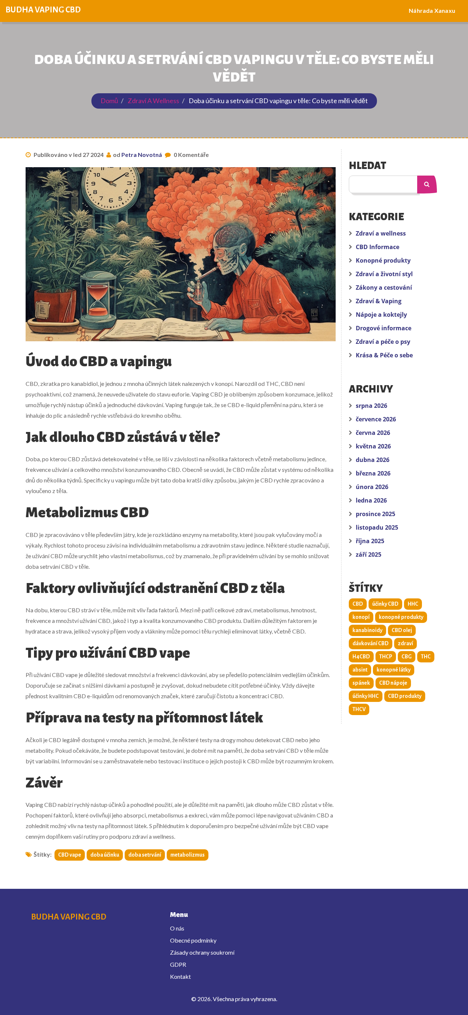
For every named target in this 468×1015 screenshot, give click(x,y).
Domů (109, 101)
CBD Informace (377, 247)
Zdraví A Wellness (153, 101)
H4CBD (361, 656)
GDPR (178, 964)
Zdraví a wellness (381, 233)
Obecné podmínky (193, 940)
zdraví (405, 643)
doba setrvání (144, 855)
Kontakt (180, 976)
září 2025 (368, 554)
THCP (385, 656)
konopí (361, 617)
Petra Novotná (141, 154)
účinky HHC (365, 696)
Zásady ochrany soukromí (202, 952)
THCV (359, 709)
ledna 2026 (371, 500)
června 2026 (373, 433)
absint (359, 670)
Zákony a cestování (384, 287)
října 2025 (370, 541)
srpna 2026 (371, 406)
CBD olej (402, 630)
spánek (361, 683)
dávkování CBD (370, 643)
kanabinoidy (367, 630)
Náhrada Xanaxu (432, 10)
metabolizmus (187, 855)
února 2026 (372, 487)
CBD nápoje (393, 683)
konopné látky (394, 670)
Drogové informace (383, 328)
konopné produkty (401, 617)
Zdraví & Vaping (378, 301)
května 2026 (373, 446)
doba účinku (104, 855)
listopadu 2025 (377, 527)
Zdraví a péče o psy (383, 342)
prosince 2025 (375, 514)
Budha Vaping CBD (43, 9)
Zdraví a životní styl (384, 274)
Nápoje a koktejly (381, 315)
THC (426, 656)
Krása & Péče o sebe (384, 355)
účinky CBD (385, 604)
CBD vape (69, 855)
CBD (357, 604)
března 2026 (373, 473)
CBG (406, 656)
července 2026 (376, 419)
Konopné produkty (383, 260)
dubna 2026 (372, 460)
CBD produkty (405, 696)
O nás (177, 928)
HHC (413, 604)
